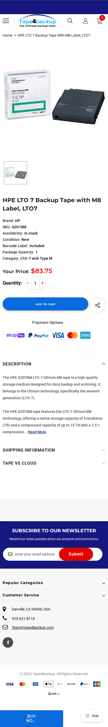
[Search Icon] (70, 21)
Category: (11, 258)
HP (17, 221)
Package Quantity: (18, 252)
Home (7, 35)
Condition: (11, 239)
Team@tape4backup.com (33, 627)
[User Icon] (85, 21)
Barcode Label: (16, 246)
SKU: (7, 227)
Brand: (8, 221)
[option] (54, 97)
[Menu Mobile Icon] (6, 21)
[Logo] (37, 20)
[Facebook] (8, 642)
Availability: (13, 233)
